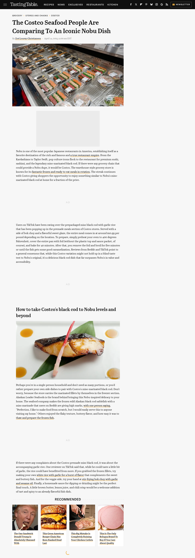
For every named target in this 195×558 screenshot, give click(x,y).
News (61, 4)
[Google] (161, 5)
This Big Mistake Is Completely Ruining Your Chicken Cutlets (82, 536)
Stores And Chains (37, 15)
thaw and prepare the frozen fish (35, 417)
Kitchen (112, 4)
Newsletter (183, 4)
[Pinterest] (146, 5)
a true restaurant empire (84, 155)
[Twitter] (136, 5)
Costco (55, 15)
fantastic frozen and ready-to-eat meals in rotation (61, 171)
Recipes (49, 4)
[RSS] (166, 5)
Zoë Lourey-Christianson (28, 38)
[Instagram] (156, 5)
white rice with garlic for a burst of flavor (60, 475)
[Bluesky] (151, 5)
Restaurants (95, 4)
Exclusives (75, 4)
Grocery (17, 15)
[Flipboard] (141, 5)
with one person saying (97, 405)
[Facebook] (130, 5)
